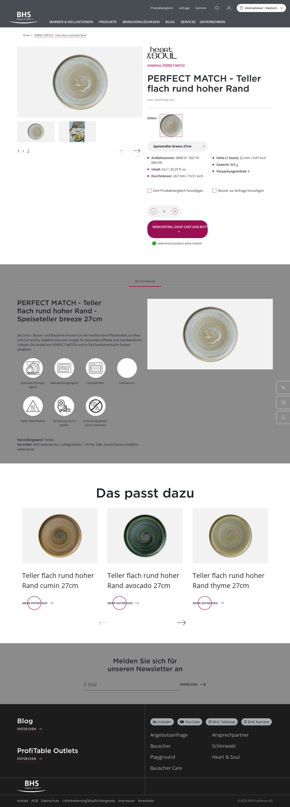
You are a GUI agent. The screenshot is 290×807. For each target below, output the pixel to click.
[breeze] (171, 125)
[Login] (229, 8)
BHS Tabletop (224, 721)
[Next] (137, 151)
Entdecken (26, 729)
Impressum (126, 801)
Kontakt (22, 801)
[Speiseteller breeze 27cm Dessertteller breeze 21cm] (177, 146)
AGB (34, 801)
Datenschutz (50, 801)
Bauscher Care (166, 768)
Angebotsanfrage (169, 735)
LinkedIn (164, 721)
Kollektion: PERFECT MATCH (166, 65)
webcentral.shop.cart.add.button (180, 227)
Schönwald (224, 746)
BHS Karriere (258, 721)
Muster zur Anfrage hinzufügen (241, 190)
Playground (162, 757)
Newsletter (146, 801)
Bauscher (160, 746)
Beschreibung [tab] (145, 281)
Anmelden (189, 684)
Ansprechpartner (230, 735)
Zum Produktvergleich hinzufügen (178, 190)
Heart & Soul (226, 757)
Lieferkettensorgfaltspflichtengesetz (88, 801)
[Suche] (217, 8)
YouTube (192, 721)
